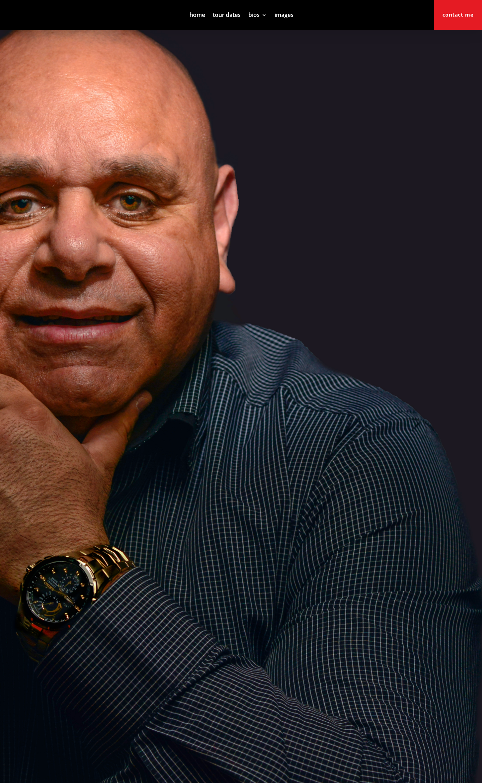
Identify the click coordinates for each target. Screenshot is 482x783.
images (284, 15)
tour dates (227, 15)
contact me (458, 14)
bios (254, 15)
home (197, 15)
